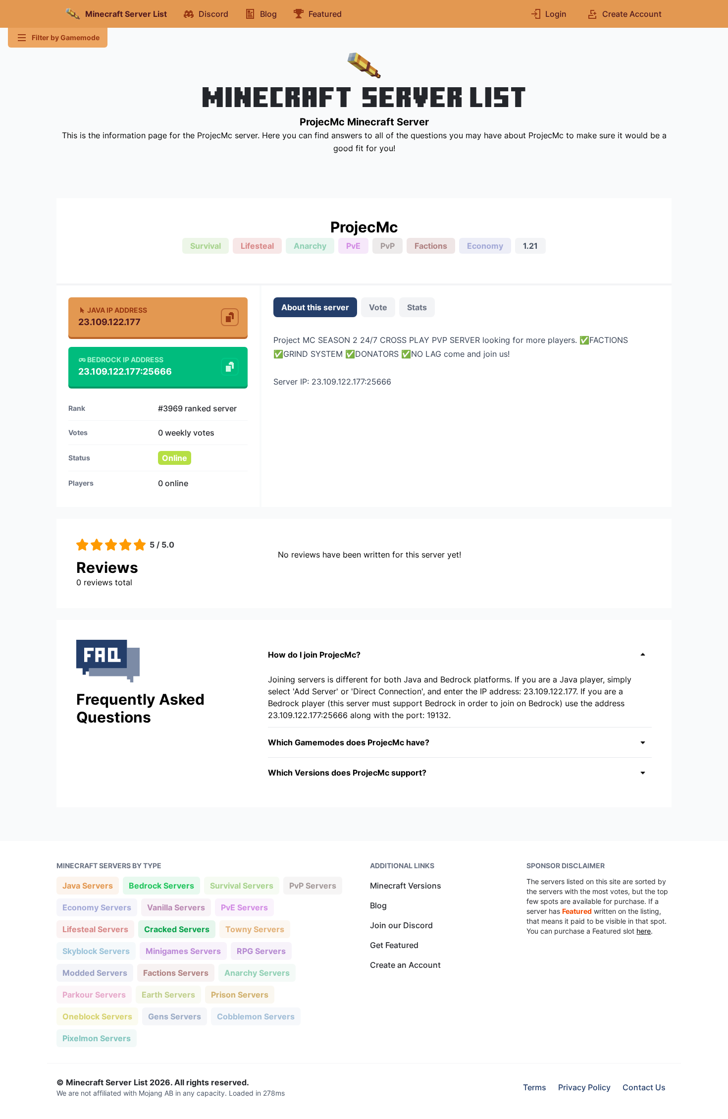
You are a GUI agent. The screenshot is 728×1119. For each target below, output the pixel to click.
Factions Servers (175, 972)
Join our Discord (401, 925)
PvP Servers (312, 885)
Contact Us (644, 1087)
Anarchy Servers (257, 972)
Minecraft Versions (405, 886)
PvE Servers (244, 907)
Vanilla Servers (176, 907)
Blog (378, 905)
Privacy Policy (584, 1087)
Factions (431, 246)
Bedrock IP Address (125, 359)
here (643, 931)
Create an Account (405, 965)
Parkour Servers (94, 994)
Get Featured (394, 945)
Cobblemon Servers (255, 1016)
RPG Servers (261, 951)
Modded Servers (94, 972)
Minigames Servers (183, 951)
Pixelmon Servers (96, 1038)
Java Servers (87, 885)
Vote (378, 307)
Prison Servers (239, 994)
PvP (387, 246)
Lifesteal (257, 246)
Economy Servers (96, 907)
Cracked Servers (176, 929)
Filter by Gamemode (66, 37)
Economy (485, 246)
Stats (417, 307)
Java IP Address (117, 310)
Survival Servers (241, 885)
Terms (534, 1087)
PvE (353, 246)
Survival (205, 246)
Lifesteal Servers (95, 929)
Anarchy (310, 246)
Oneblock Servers (97, 1016)
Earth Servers (168, 994)
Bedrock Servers (161, 885)
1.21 (530, 246)
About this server (315, 307)
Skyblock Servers (96, 951)
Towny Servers (254, 929)
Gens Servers (174, 1016)
